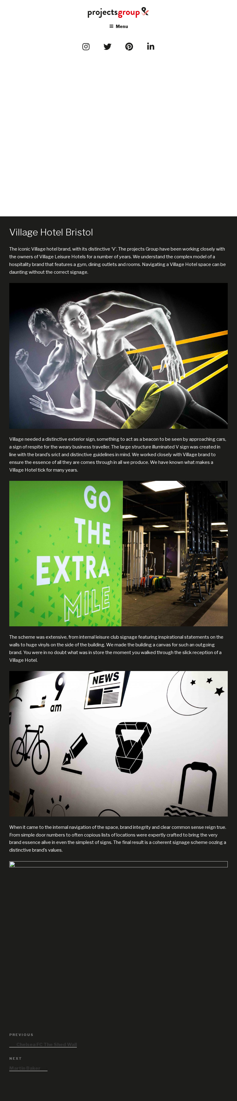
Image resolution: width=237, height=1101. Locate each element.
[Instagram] (86, 47)
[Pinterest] (129, 47)
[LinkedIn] (151, 47)
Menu (122, 26)
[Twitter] (107, 47)
